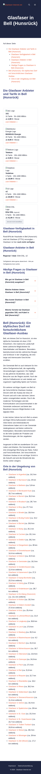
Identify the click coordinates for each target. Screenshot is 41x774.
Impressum (12, 766)
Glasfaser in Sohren (16, 703)
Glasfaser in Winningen (18, 735)
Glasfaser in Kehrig (16, 583)
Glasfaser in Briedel (16, 513)
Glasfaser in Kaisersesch (18, 572)
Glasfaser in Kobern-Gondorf (20, 605)
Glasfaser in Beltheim (17, 485)
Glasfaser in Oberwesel (18, 654)
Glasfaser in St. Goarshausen (20, 719)
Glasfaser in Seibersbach (18, 692)
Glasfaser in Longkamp (18, 621)
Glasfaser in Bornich (17, 496)
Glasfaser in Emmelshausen (20, 551)
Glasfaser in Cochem (17, 534)
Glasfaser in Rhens (16, 687)
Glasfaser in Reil (15, 670)
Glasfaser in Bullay (16, 529)
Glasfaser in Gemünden (18, 561)
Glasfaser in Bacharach (18, 480)
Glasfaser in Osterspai (17, 659)
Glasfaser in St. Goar (17, 714)
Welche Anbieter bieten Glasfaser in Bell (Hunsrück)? (17, 291)
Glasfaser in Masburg (17, 632)
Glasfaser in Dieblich (17, 540)
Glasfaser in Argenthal (17, 474)
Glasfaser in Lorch (16, 627)
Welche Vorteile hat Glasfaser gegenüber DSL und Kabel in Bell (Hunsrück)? (17, 312)
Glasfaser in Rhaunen (17, 676)
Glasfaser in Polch (16, 665)
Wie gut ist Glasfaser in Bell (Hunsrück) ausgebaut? (17, 280)
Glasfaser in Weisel (16, 730)
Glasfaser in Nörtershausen (19, 648)
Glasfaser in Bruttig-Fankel (19, 518)
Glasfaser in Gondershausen (20, 567)
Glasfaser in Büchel (16, 523)
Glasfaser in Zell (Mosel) (18, 741)
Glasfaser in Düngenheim (18, 545)
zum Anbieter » (11, 122)
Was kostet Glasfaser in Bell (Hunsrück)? (17, 301)
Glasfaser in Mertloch (17, 643)
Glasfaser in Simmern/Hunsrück (21, 697)
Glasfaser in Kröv (15, 610)
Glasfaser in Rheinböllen (18, 681)
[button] (29, 4)
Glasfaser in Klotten (16, 600)
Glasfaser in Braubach (17, 502)
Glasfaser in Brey (15, 507)
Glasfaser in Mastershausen (20, 638)
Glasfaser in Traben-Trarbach (20, 725)
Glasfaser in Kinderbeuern (19, 589)
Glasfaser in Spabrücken (18, 708)
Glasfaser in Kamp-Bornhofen (20, 578)
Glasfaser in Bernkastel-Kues (20, 491)
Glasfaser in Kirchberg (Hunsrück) (22, 594)
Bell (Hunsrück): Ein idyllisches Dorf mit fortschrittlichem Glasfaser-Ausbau (23, 73)
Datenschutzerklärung (25, 766)
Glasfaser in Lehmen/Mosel (19, 616)
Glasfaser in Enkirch (17, 556)
